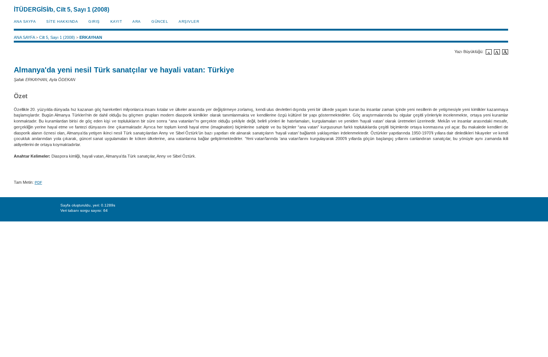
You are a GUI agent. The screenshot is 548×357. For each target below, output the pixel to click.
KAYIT (116, 21)
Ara (136, 21)
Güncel (159, 21)
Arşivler (189, 21)
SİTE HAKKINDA (62, 21)
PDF (38, 182)
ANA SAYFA (25, 21)
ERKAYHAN (90, 37)
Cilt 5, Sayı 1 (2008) (57, 37)
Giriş (94, 21)
